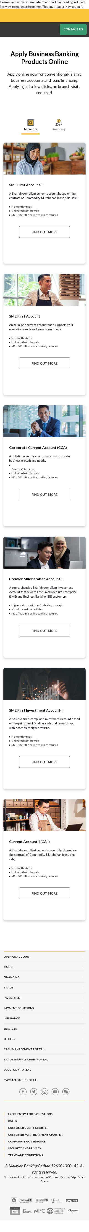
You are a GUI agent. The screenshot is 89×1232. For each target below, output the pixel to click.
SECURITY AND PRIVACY (24, 1148)
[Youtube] (55, 1091)
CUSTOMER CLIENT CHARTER (28, 1127)
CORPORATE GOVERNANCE (27, 1141)
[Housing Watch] (73, 1211)
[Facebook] (23, 1091)
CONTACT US (73, 29)
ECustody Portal (17, 1069)
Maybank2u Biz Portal (21, 1080)
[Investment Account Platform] (56, 1211)
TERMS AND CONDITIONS (25, 1155)
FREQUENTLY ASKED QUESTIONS (30, 1114)
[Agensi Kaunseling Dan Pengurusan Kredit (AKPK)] (27, 1211)
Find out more (44, 232)
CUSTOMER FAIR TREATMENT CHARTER (35, 1134)
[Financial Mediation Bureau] (56, 1201)
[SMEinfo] (72, 1200)
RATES (12, 1120)
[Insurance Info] (41, 1200)
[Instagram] (44, 1091)
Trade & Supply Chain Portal (26, 1059)
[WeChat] (66, 1091)
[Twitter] (33, 1091)
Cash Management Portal (24, 1049)
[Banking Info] (25, 1200)
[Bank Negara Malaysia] (14, 1200)
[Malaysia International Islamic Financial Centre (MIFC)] (39, 1211)
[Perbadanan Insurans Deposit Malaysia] (15, 1211)
